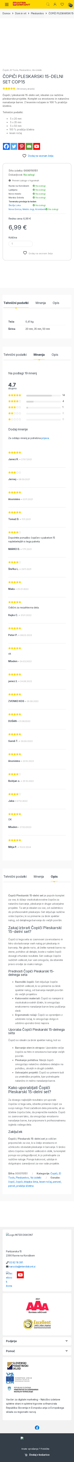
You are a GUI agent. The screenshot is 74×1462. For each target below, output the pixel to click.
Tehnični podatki (16, 303)
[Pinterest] (21, 146)
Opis (56, 303)
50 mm (46, 328)
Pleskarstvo (37, 13)
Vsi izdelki (37, 70)
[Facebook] (6, 146)
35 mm (37, 328)
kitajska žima (31, 1181)
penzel (57, 1181)
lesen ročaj (45, 1181)
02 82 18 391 (16, 1262)
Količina (13, 237)
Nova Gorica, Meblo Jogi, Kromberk (27, 209)
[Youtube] (36, 146)
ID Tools (14, 70)
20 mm (29, 328)
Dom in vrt (20, 13)
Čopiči (6, 70)
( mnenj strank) (26, 88)
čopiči (19, 1181)
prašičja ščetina (25, 1185)
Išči (48, 4)
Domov (6, 13)
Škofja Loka (14, 205)
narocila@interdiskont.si (22, 1266)
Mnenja (40, 303)
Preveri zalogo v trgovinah (25, 180)
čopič (11, 1181)
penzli (11, 1185)
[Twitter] (13, 146)
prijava (45, 438)
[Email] (29, 146)
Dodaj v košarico (39, 1454)
